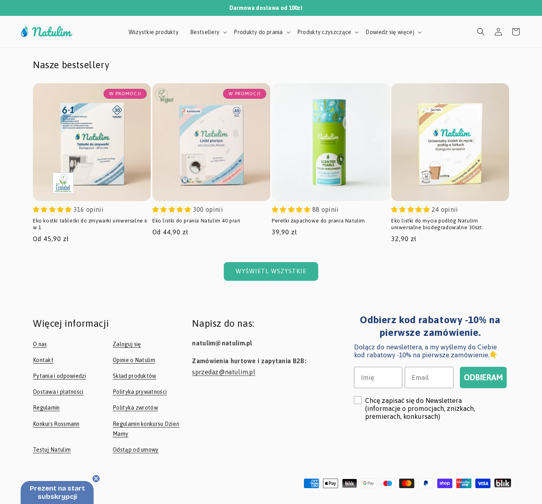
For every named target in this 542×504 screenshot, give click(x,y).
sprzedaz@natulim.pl (223, 372)
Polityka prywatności (140, 392)
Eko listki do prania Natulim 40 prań (196, 221)
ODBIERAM (483, 377)
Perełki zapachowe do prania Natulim (318, 221)
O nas (40, 344)
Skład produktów (134, 376)
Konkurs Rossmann (56, 424)
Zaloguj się (127, 344)
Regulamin (46, 407)
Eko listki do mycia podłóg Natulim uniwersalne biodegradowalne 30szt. (437, 224)
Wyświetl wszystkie (271, 271)
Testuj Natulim (52, 450)
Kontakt (43, 360)
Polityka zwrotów (135, 407)
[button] (481, 31)
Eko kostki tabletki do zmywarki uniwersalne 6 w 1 (90, 224)
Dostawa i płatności (58, 392)
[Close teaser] (96, 479)
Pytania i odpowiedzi (59, 376)
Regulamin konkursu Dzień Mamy (146, 429)
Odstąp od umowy (136, 450)
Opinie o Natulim (134, 360)
